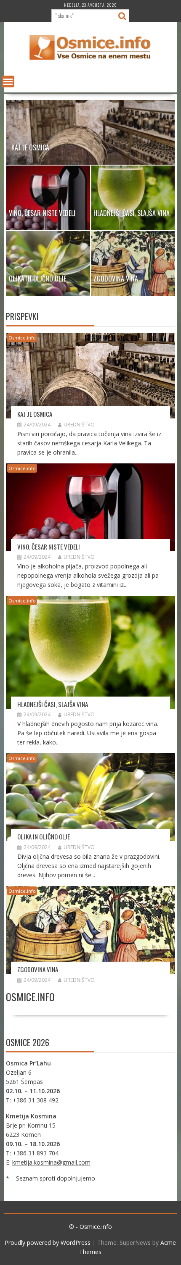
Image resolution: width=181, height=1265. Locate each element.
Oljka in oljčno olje (43, 836)
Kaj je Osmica (34, 413)
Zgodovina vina (37, 969)
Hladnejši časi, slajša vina (52, 704)
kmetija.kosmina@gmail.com (51, 1162)
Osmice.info (22, 337)
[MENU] (8, 81)
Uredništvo (79, 424)
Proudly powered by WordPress (47, 1243)
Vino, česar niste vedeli (48, 546)
